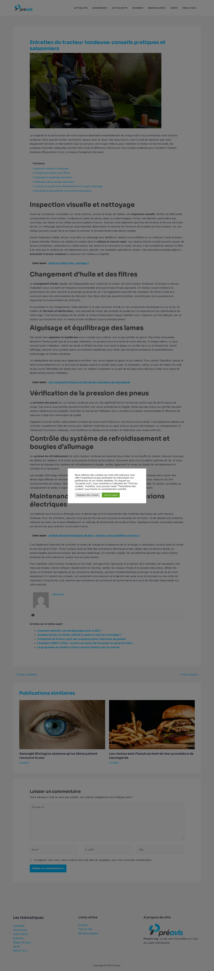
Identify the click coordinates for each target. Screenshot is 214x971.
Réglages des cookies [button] (87, 495)
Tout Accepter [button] (111, 495)
